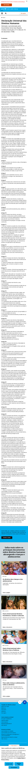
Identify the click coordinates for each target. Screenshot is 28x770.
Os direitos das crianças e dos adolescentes (13, 580)
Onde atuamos (4, 722)
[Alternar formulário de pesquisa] (5, 13)
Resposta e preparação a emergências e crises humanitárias (10, 735)
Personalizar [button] (14, 767)
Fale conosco (4, 738)
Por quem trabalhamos (6, 718)
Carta (11, 79)
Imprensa (3, 711)
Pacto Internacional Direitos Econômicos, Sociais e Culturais (13, 614)
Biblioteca (3, 708)
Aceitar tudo (9, 764)
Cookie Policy (21, 758)
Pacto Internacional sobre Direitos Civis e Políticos (12, 649)
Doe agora (23, 13)
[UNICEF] (9, 9)
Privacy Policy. (5, 759)
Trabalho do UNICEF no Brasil (8, 704)
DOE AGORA (6, 4)
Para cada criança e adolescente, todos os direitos (14, 684)
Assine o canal (6, 537)
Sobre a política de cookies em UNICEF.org (12, 748)
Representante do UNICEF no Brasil (9, 737)
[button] (27, 1)
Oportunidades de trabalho (7, 731)
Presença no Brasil (5, 729)
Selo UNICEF (4, 725)
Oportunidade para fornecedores (8, 732)
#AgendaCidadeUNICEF (6, 723)
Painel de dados (4, 720)
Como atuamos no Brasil (7, 717)
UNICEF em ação (5, 706)
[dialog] (14, 758)
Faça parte (3, 709)
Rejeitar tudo (19, 764)
